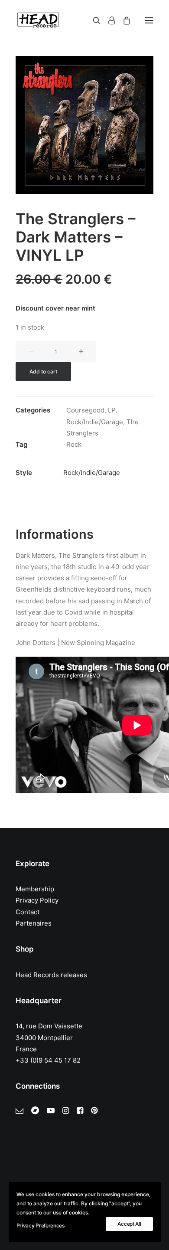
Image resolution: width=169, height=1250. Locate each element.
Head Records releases (51, 975)
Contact (27, 912)
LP (111, 410)
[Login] (108, 20)
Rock (73, 444)
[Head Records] (38, 20)
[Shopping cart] (122, 20)
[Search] (93, 20)
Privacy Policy (37, 900)
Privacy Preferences (40, 1225)
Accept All (129, 1224)
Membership (35, 889)
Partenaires (34, 923)
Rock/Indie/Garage (94, 422)
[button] (149, 20)
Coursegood (85, 410)
